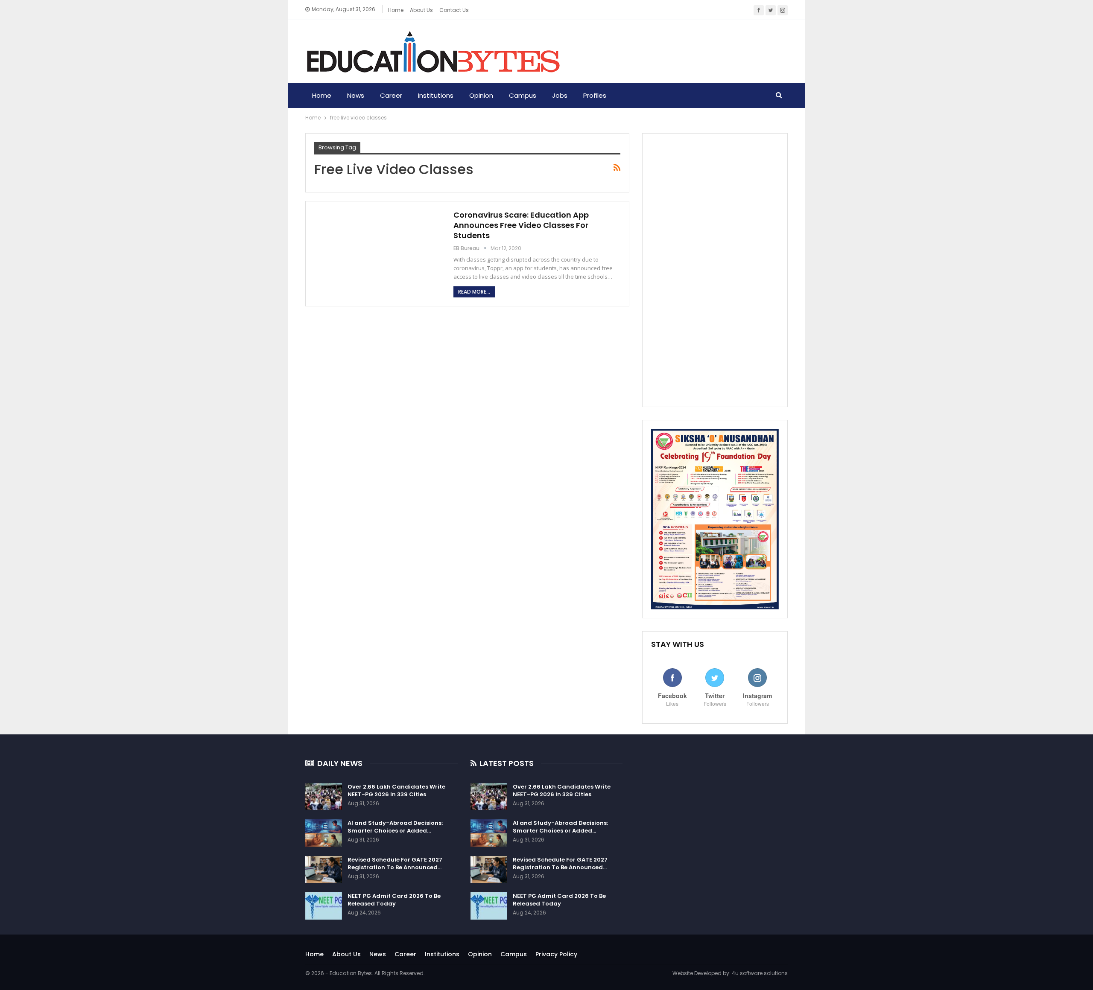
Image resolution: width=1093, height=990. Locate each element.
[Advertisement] (715, 270)
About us (421, 10)
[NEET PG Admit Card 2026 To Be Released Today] (323, 906)
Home (395, 10)
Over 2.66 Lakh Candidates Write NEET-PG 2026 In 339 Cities (396, 790)
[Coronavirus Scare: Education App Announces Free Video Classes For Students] (378, 251)
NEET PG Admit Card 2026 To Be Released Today (394, 900)
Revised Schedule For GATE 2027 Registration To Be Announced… (395, 863)
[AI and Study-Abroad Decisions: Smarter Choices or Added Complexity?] (323, 833)
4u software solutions (760, 973)
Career (391, 95)
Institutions (435, 95)
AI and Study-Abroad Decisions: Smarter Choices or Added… (395, 827)
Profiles (594, 95)
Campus (522, 95)
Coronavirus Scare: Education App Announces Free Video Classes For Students (521, 225)
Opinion (481, 95)
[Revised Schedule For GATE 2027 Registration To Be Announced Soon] (323, 869)
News (355, 95)
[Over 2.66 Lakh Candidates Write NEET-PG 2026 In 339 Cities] (323, 796)
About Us (346, 954)
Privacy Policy (556, 954)
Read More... (474, 291)
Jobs (559, 95)
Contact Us (454, 10)
